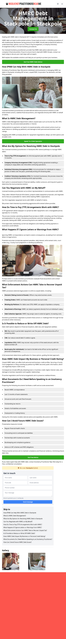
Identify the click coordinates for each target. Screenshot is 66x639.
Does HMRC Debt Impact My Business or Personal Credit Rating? (24, 536)
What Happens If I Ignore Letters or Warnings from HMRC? (22, 527)
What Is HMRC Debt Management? (14, 516)
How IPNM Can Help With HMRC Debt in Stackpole (19, 513)
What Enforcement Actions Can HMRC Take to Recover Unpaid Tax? (25, 530)
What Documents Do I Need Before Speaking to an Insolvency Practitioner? (27, 539)
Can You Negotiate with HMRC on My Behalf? (17, 521)
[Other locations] (58, 4)
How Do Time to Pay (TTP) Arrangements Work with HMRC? (22, 524)
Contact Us (33, 29)
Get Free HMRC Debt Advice (33, 62)
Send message (28, 502)
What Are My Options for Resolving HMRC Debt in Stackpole (22, 519)
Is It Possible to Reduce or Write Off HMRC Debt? (19, 533)
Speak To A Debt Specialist (33, 141)
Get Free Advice (33, 457)
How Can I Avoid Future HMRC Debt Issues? (17, 542)
